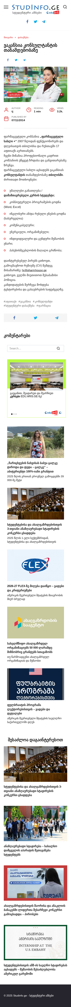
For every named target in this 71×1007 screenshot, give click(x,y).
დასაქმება (14, 95)
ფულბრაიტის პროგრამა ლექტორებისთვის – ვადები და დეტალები (28, 709)
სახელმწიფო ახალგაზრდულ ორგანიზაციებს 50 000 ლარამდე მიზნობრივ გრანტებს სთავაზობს (29, 647)
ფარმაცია (44, 305)
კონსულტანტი (43, 301)
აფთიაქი (10, 301)
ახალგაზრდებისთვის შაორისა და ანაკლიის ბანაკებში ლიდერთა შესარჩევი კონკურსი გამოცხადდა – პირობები (34, 910)
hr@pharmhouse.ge (34, 270)
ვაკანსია (25, 301)
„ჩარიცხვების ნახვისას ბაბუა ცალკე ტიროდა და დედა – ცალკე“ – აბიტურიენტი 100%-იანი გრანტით (32, 467)
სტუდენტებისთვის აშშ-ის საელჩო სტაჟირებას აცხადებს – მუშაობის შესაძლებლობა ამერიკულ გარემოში (35, 969)
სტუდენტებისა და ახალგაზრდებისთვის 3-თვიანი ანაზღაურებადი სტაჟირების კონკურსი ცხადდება (34, 528)
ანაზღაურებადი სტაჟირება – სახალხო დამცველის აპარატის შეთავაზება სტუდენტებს (30, 850)
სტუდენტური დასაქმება (19, 305)
